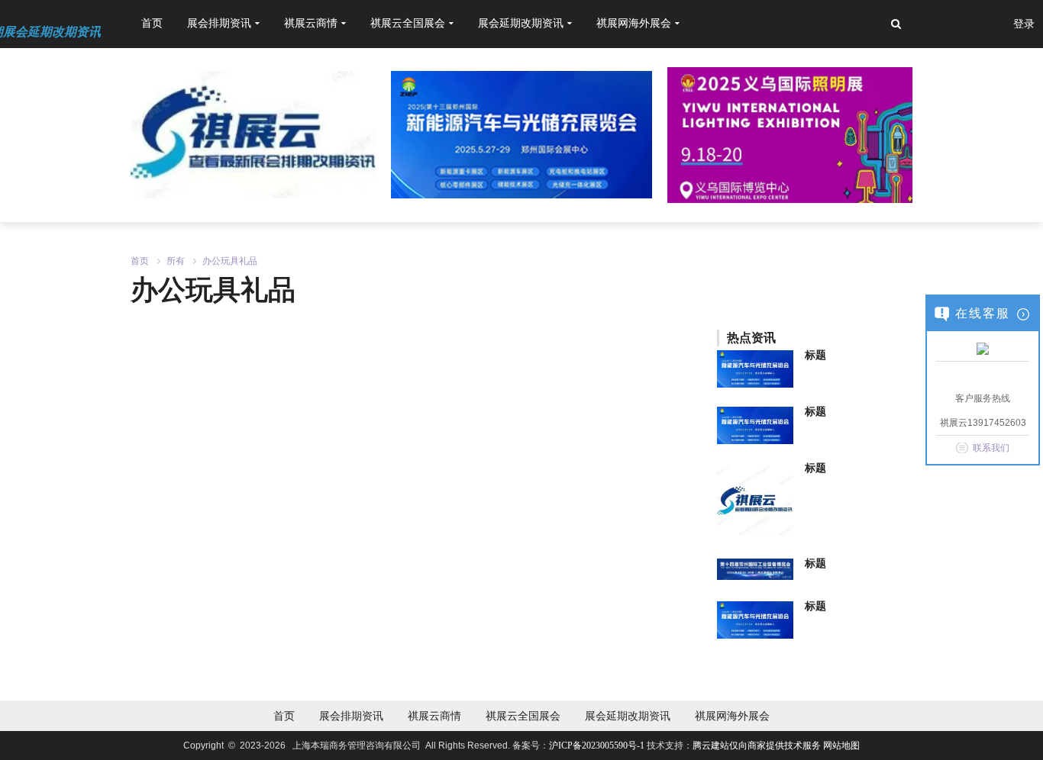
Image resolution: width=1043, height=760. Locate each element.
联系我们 (991, 448)
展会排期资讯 (351, 716)
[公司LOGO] (521, 134)
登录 (1024, 24)
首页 (152, 23)
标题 (815, 355)
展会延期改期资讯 (627, 716)
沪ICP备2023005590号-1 (596, 745)
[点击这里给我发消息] (983, 348)
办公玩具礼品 (229, 261)
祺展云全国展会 (523, 716)
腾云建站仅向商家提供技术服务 (758, 745)
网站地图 (841, 745)
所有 (175, 261)
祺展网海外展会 (732, 716)
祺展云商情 (434, 716)
